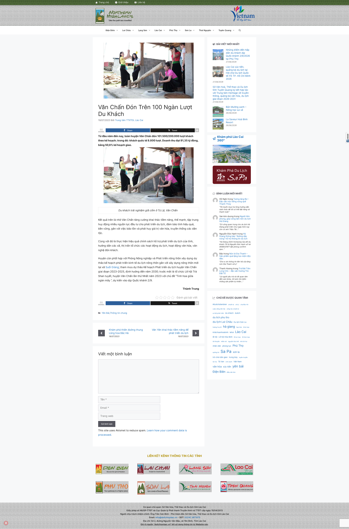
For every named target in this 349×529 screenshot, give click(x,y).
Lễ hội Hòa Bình (225, 337)
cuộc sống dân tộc (219, 309)
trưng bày (233, 357)
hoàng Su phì (217, 327)
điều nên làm (231, 372)
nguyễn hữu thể (233, 341)
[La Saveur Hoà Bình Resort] (218, 124)
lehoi (232, 332)
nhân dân (217, 346)
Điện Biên (110, 30)
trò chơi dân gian (220, 357)
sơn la (236, 352)
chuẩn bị (231, 304)
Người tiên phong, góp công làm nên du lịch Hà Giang (235, 218)
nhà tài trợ (243, 341)
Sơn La (188, 30)
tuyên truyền (243, 357)
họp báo (239, 327)
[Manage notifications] (6, 523)
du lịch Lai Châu (222, 321)
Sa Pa (226, 351)
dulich (237, 313)
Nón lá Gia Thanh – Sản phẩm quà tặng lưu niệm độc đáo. (235, 256)
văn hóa (217, 366)
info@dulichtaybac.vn (166, 517)
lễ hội (215, 337)
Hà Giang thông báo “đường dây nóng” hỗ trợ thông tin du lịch (233, 236)
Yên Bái (105, 313)
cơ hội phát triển (218, 313)
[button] (240, 30)
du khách (229, 313)
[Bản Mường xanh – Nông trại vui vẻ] (218, 112)
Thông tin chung (118, 313)
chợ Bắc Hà (244, 304)
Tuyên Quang (225, 30)
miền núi (224, 341)
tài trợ (215, 362)
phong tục (226, 346)
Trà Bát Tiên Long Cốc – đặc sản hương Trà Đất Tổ (234, 271)
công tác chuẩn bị (233, 309)
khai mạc (246, 327)
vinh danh (228, 362)
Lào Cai (158, 30)
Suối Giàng (112, 267)
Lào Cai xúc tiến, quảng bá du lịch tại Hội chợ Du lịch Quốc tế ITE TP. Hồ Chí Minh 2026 (238, 73)
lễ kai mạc (237, 337)
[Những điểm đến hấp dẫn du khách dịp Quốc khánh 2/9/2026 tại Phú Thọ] (218, 55)
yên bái (238, 366)
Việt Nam (238, 361)
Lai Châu (126, 30)
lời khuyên (216, 341)
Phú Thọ (173, 30)
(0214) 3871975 (192, 517)
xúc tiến (227, 366)
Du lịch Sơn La (240, 322)
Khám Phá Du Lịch (232, 170)
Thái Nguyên (205, 30)
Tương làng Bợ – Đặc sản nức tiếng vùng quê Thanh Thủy (234, 201)
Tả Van (221, 361)
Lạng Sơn (142, 30)
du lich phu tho (221, 317)
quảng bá (216, 352)
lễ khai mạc (246, 337)
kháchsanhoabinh (220, 332)
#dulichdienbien (220, 304)
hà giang (229, 326)
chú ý (237, 304)
